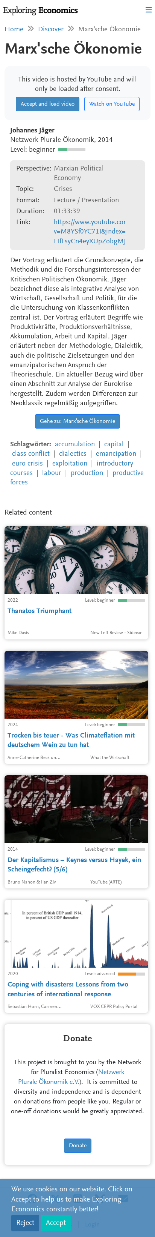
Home (14, 29)
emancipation (116, 454)
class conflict (31, 454)
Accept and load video (47, 104)
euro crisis (27, 463)
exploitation (69, 463)
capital (114, 444)
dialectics (73, 454)
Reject (25, 1223)
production (87, 473)
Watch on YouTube (112, 104)
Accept (56, 1223)
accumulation (75, 444)
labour (51, 473)
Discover (51, 29)
